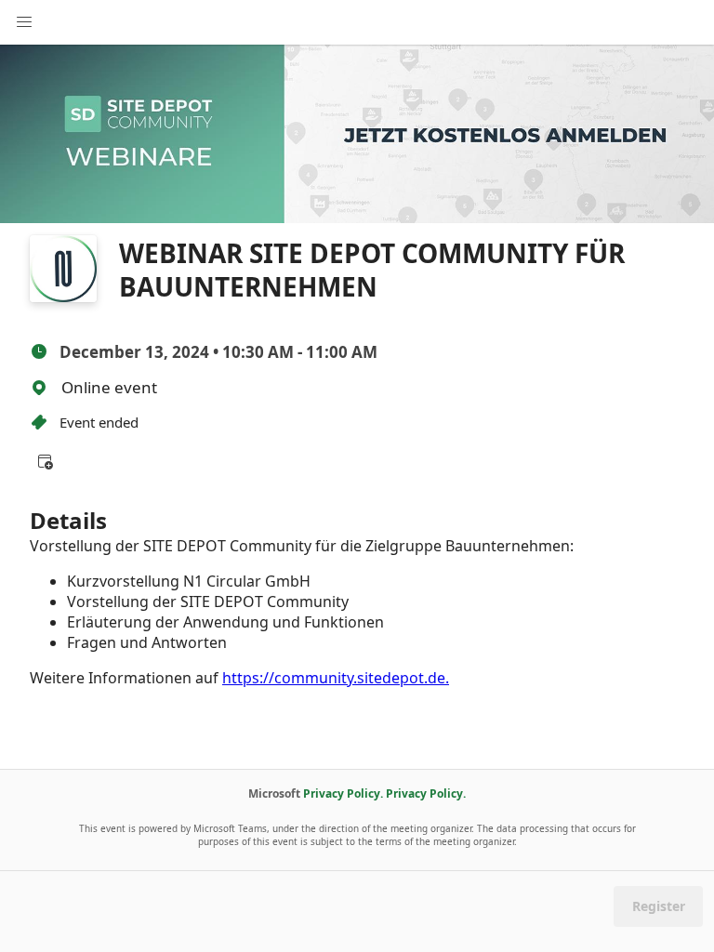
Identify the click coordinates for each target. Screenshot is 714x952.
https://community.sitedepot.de (333, 678)
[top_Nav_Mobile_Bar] (24, 22)
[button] (45, 461)
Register (658, 906)
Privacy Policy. (343, 793)
